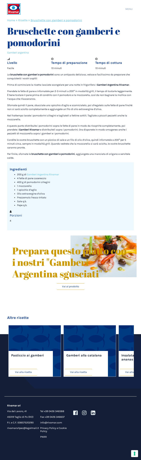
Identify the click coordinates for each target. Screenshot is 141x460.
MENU (129, 9)
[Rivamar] (14, 9)
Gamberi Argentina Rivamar (43, 174)
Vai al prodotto (70, 286)
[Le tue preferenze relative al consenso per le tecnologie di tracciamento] (134, 453)
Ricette (23, 20)
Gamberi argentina (18, 52)
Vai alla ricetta (23, 372)
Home (11, 20)
